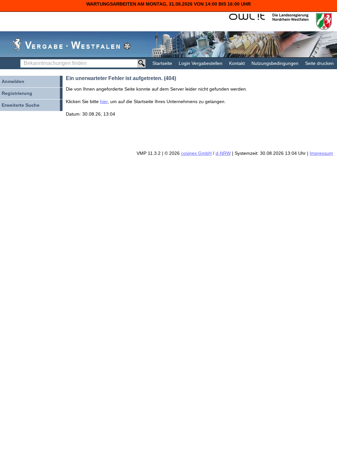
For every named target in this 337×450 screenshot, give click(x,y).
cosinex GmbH (196, 153)
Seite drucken (319, 63)
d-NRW (223, 153)
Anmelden (13, 81)
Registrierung (17, 93)
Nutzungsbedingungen (274, 63)
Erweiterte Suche (20, 105)
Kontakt (237, 63)
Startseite (162, 63)
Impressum (321, 153)
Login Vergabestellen (200, 63)
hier (104, 101)
